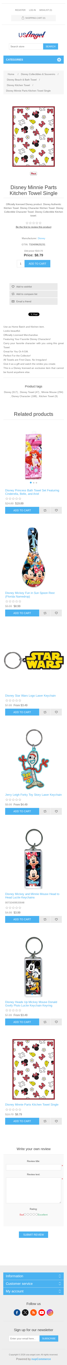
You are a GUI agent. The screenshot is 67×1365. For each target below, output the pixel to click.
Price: (29, 255)
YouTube (41, 1312)
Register (20, 10)
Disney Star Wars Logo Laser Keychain (30, 695)
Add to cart (37, 263)
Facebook (17, 1312)
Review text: (33, 1174)
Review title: (33, 1161)
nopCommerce (41, 1359)
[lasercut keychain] (33, 859)
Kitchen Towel (46, 396)
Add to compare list (26, 294)
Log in (32, 10)
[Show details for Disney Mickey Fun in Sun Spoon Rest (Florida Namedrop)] (33, 557)
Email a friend (23, 301)
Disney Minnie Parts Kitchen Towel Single (31, 1104)
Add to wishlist (24, 286)
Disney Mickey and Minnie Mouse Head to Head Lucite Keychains (32, 895)
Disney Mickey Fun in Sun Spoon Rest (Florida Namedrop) (30, 594)
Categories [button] (14, 59)
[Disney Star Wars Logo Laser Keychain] (33, 660)
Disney (41, 238)
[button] (31, 482)
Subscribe (49, 1338)
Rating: (33, 1209)
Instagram (50, 1312)
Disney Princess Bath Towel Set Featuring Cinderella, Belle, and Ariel (32, 492)
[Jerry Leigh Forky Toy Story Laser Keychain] (33, 759)
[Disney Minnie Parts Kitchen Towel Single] (33, 1069)
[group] (33, 455)
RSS (33, 1312)
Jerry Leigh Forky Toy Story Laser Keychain (33, 794)
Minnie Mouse (49, 392)
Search (50, 46)
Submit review (33, 1234)
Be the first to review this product (33, 227)
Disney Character (21, 396)
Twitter (25, 1312)
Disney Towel (27, 392)
